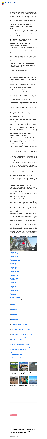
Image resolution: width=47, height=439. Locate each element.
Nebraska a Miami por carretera (15, 352)
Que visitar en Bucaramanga (15, 260)
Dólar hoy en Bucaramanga (15, 319)
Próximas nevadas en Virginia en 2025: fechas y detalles (19, 324)
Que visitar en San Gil (14, 291)
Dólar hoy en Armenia (14, 314)
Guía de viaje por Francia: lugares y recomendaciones (17, 431)
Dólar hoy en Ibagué (14, 309)
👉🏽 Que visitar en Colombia (15, 10)
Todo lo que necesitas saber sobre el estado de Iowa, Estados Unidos (21, 334)
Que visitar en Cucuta (14, 259)
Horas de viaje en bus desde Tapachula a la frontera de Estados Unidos (21, 332)
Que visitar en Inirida (13, 282)
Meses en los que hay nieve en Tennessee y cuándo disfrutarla (20, 329)
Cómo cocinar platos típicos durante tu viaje (30, 428)
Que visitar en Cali (13, 255)
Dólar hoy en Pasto (14, 304)
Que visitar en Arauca (14, 278)
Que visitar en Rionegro (14, 264)
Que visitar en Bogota (14, 252)
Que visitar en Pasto (13, 287)
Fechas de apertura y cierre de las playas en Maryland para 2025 (20, 347)
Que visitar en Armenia (14, 275)
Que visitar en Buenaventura (15, 271)
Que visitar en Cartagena (14, 257)
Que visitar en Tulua (13, 294)
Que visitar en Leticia (13, 283)
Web (10, 407)
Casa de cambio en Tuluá (14, 307)
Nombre (11, 399)
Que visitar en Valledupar (14, 295)
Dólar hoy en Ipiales (14, 311)
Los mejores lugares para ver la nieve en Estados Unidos (19, 342)
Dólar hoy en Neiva (14, 301)
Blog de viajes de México (20, 428)
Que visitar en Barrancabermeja (15, 276)
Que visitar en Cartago (14, 272)
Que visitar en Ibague (13, 267)
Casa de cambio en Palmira (15, 302)
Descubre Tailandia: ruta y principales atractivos (19, 432)
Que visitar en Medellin (14, 253)
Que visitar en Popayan (14, 289)
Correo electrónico (13, 403)
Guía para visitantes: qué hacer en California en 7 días (19, 339)
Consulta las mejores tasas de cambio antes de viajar (17, 429)
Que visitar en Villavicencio (15, 297)
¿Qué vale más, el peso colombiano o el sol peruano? (19, 312)
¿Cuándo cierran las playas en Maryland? (17, 357)
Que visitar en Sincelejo (14, 293)
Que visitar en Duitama (14, 279)
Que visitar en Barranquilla (14, 256)
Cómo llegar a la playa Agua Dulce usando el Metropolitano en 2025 (21, 327)
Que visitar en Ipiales (13, 263)
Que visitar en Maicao (14, 285)
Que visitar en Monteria (14, 286)
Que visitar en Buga (13, 274)
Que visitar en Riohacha (14, 290)
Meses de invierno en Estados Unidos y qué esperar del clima (20, 349)
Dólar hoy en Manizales (14, 306)
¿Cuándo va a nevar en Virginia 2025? (16, 354)
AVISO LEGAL (23, 420)
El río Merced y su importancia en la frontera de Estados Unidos (20, 344)
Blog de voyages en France (13, 428)
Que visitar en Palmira (14, 270)
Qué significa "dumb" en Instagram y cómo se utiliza (18, 322)
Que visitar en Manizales (14, 268)
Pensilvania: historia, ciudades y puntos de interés (18, 337)
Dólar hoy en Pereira (14, 317)
